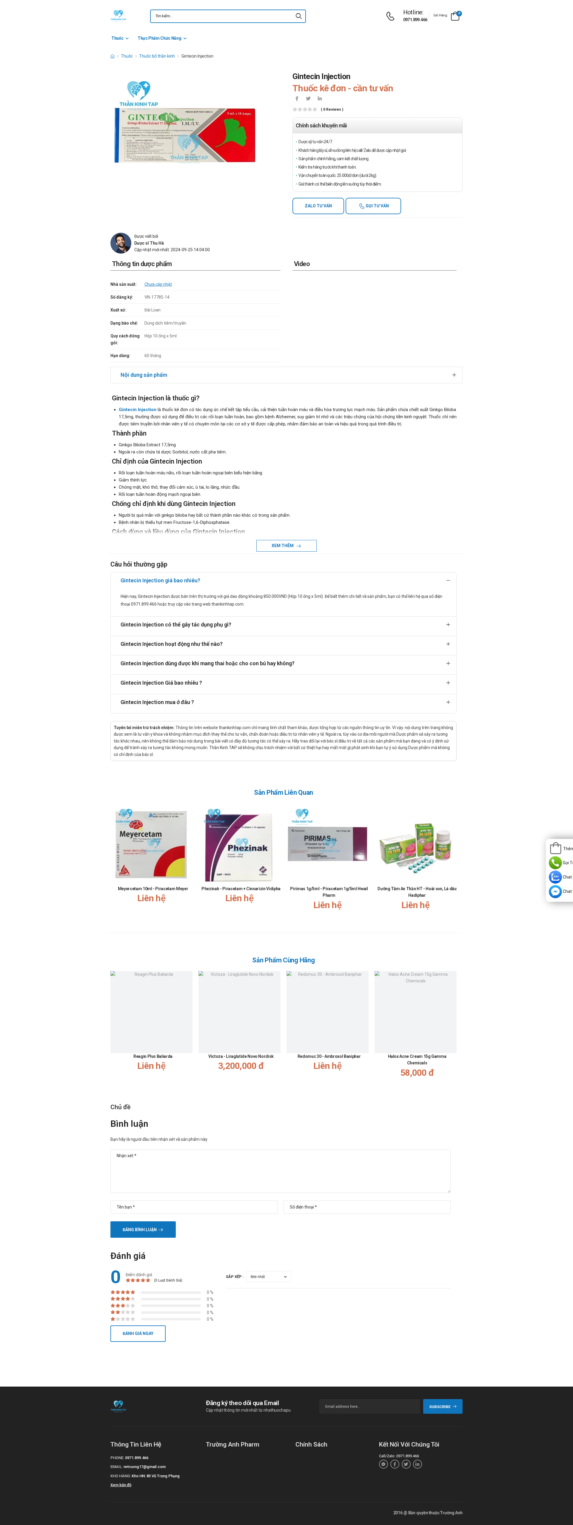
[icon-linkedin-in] (319, 99)
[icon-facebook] (296, 99)
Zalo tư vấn (318, 205)
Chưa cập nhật (158, 284)
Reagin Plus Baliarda (152, 1056)
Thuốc (117, 38)
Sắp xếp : (235, 1276)
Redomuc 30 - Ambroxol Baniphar (329, 1056)
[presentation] (453, 862)
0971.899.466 (415, 20)
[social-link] (383, 1464)
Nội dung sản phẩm (144, 375)
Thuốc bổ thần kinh (157, 56)
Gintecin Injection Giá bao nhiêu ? (161, 683)
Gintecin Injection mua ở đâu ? (157, 702)
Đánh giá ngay (138, 1333)
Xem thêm (283, 545)
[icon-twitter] (308, 99)
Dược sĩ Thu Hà (149, 243)
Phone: (117, 1457)
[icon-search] (299, 16)
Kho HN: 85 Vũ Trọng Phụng (156, 1476)
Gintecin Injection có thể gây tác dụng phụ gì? (176, 624)
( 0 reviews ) (332, 110)
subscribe (439, 1406)
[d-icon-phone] (392, 16)
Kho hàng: (120, 1476)
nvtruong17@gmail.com (145, 1466)
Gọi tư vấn (377, 205)
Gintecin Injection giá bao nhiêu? (160, 580)
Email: (116, 1466)
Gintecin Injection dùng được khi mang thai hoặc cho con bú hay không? (208, 663)
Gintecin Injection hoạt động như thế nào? (172, 644)
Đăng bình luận (140, 1229)
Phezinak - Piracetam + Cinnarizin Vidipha (241, 888)
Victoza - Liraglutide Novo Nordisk (241, 1056)
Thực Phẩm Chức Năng (159, 38)
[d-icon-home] (112, 56)
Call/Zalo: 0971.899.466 (399, 1456)
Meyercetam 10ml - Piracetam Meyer (153, 888)
